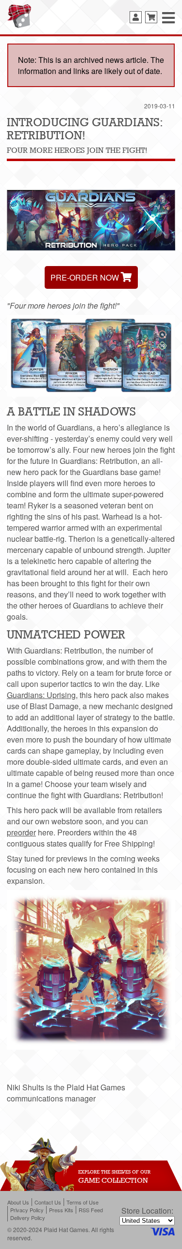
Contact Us (47, 1202)
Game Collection (113, 1180)
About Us (18, 1202)
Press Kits (61, 1210)
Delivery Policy (27, 1217)
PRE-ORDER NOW (85, 277)
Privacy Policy (27, 1210)
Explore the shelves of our (114, 1172)
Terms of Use (82, 1202)
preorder (21, 832)
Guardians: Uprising (41, 694)
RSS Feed (91, 1210)
